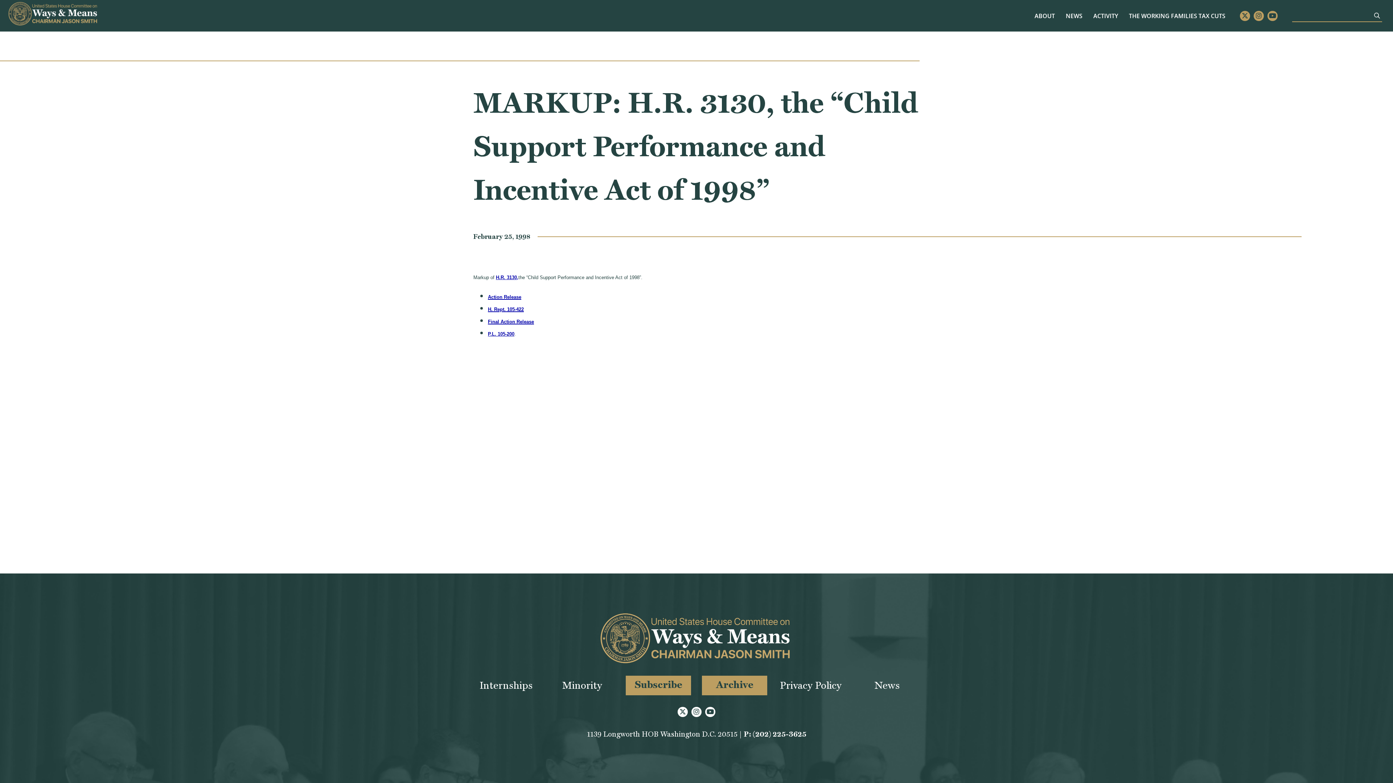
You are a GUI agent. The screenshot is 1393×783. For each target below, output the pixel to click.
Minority (582, 685)
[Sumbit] (1377, 15)
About (1045, 16)
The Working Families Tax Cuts (1177, 16)
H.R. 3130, (507, 277)
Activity (1105, 16)
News (1074, 16)
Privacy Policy (811, 685)
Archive (734, 685)
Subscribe (658, 685)
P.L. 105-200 (501, 334)
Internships (506, 685)
